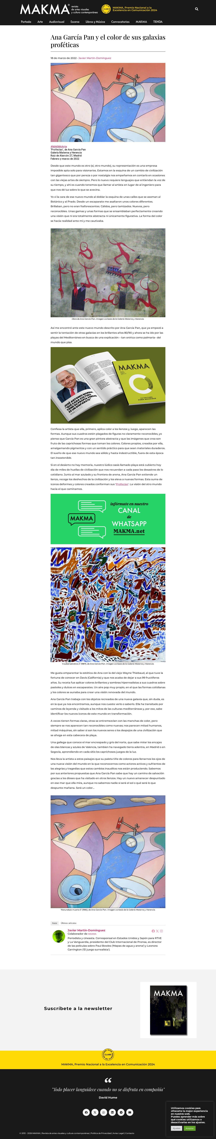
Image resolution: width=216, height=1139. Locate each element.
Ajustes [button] (176, 1128)
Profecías (122, 484)
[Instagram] (161, 931)
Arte (40, 22)
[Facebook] (153, 931)
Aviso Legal (118, 1133)
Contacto (129, 1133)
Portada (26, 22)
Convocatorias (120, 22)
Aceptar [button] (190, 1128)
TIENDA (157, 22)
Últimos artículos (68, 923)
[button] (197, 9)
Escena (75, 22)
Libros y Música (95, 22)
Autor (54, 923)
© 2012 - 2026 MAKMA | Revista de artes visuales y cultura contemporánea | (55, 1133)
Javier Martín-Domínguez (94, 58)
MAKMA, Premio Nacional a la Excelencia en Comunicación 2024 (135, 9)
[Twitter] (157, 931)
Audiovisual (56, 22)
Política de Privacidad (101, 1133)
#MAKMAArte (59, 146)
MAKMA (141, 22)
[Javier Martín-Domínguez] (58, 936)
